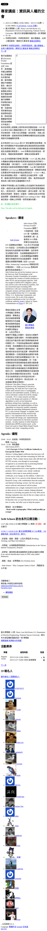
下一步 (3, 51)
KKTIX (4, 929)
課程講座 (9, 592)
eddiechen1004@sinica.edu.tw (12, 586)
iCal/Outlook (21, 26)
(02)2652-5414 (6, 588)
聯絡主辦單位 (35, 41)
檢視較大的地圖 (15, 641)
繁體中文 (12, 927)
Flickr (21, 303)
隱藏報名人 (15, 677)
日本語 (25, 927)
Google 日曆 (32, 26)
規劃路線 (5, 641)
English (19, 927)
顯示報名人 (5, 677)
